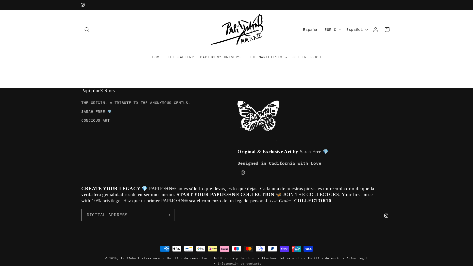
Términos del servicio (282, 258)
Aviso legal (357, 258)
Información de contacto (240, 263)
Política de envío (324, 258)
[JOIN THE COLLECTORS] (168, 215)
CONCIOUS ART (95, 120)
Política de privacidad (234, 258)
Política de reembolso (187, 258)
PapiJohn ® (130, 258)
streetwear (151, 258)
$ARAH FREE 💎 (96, 111)
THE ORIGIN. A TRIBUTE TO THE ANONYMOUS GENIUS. (135, 102)
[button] (87, 29)
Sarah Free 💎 (314, 151)
